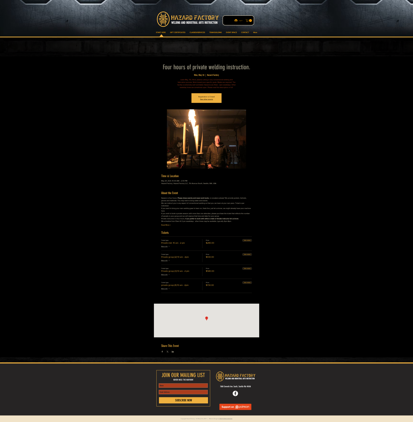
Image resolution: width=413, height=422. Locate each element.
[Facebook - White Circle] (235, 393)
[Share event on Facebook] (162, 352)
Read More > (166, 225)
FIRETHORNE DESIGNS (225, 418)
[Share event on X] (167, 352)
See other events (206, 99)
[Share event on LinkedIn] (173, 352)
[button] (249, 20)
